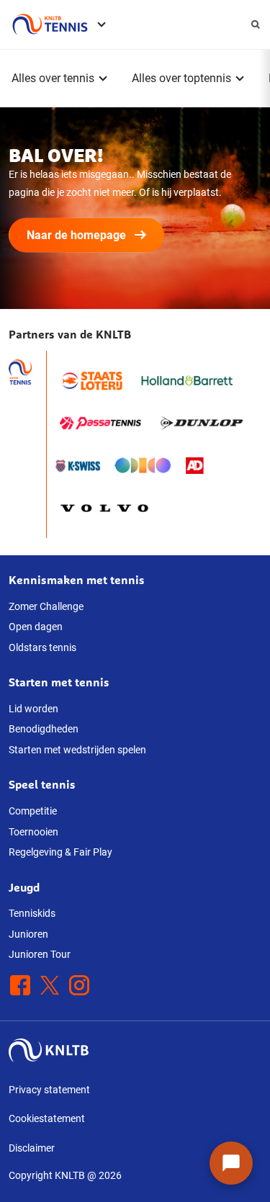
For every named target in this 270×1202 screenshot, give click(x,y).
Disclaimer (32, 1148)
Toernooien (33, 832)
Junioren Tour (40, 954)
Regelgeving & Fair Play (60, 852)
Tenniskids (32, 913)
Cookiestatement (47, 1118)
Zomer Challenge (46, 606)
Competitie (33, 811)
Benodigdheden (43, 729)
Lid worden (33, 708)
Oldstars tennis (42, 647)
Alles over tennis (53, 78)
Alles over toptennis (181, 78)
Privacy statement (49, 1089)
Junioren (28, 934)
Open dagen (36, 626)
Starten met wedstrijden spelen (77, 749)
